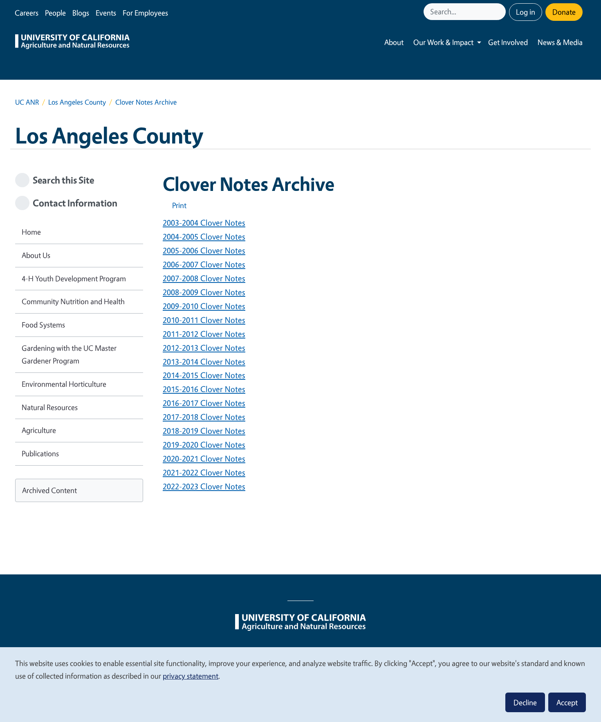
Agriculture (39, 430)
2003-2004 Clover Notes (204, 222)
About (394, 42)
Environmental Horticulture (64, 384)
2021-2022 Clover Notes (204, 472)
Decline (525, 702)
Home (31, 232)
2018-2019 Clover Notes (204, 431)
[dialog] (300, 684)
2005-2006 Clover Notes (204, 250)
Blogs (80, 13)
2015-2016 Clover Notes (204, 389)
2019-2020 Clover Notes (204, 444)
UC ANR (27, 102)
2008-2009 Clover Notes (204, 292)
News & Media (560, 42)
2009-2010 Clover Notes (204, 306)
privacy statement (190, 676)
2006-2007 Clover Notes (204, 264)
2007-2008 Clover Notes (204, 278)
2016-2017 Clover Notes (204, 403)
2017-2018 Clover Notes (204, 417)
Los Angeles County (77, 102)
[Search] (500, 11)
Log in (525, 12)
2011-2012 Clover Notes (204, 334)
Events (106, 13)
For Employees (145, 13)
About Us (36, 255)
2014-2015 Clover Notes (204, 375)
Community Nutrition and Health (73, 301)
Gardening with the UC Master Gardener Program (69, 354)
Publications (40, 453)
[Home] (72, 42)
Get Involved (508, 42)
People (55, 13)
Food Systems (43, 325)
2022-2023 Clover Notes (204, 486)
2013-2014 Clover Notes (204, 362)
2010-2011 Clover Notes (204, 320)
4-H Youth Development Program (74, 278)
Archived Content (49, 490)
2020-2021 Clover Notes (204, 458)
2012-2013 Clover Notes (204, 348)
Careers (26, 13)
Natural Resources (50, 407)
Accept (567, 702)
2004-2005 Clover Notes (204, 236)
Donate (564, 12)
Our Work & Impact (443, 42)
